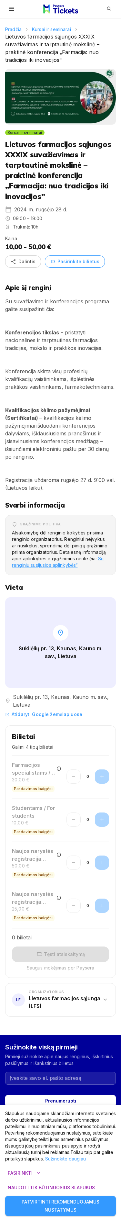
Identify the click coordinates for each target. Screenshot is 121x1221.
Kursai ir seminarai (51, 29)
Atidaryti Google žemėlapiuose (43, 714)
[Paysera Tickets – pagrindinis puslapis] (60, 9)
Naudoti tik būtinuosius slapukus (51, 1187)
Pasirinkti (25, 1173)
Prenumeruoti (60, 1100)
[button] (60, 1000)
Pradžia (13, 29)
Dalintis (23, 261)
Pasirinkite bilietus (74, 261)
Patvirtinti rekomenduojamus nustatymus (60, 1206)
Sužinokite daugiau (65, 1158)
